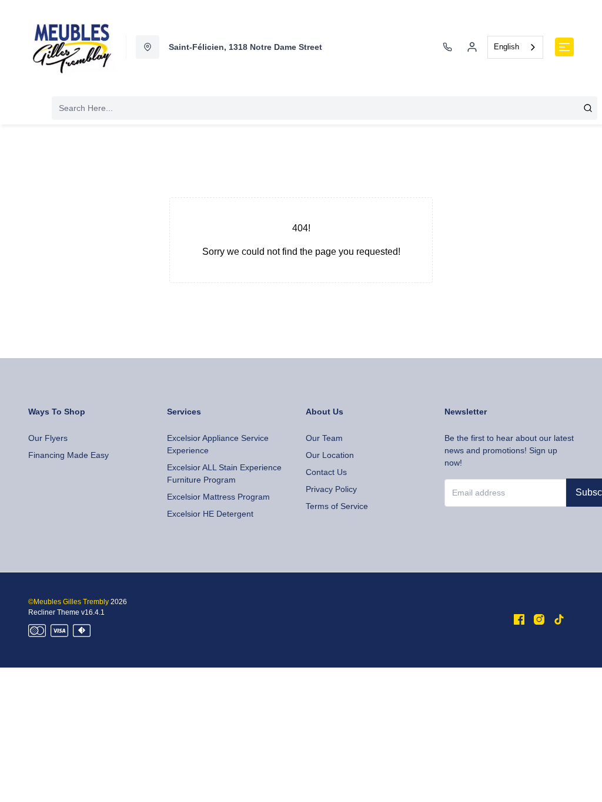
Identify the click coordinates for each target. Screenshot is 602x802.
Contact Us (326, 472)
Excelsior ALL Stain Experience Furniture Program (224, 473)
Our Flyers (48, 438)
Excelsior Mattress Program (218, 496)
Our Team (324, 438)
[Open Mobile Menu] (564, 47)
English (506, 46)
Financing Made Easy (68, 455)
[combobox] (515, 47)
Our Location (330, 455)
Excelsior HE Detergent (210, 513)
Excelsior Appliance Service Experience (218, 444)
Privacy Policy (331, 489)
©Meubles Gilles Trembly (68, 602)
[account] (472, 47)
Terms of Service (337, 506)
